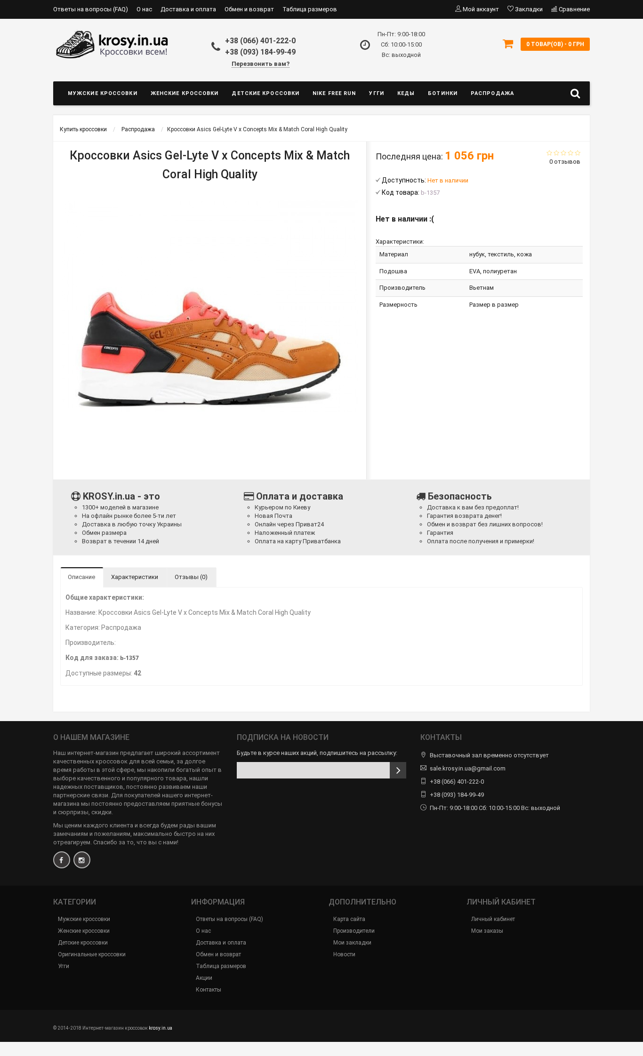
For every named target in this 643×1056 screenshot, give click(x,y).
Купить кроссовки (83, 129)
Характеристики (134, 576)
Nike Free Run (334, 93)
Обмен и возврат (249, 9)
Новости (344, 954)
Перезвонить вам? (260, 63)
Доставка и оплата (188, 9)
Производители (354, 931)
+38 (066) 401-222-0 (260, 40)
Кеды (406, 93)
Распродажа (492, 93)
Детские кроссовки (265, 93)
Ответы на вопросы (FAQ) (90, 9)
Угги (376, 93)
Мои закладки (352, 942)
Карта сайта (349, 919)
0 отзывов (564, 161)
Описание (81, 576)
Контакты (208, 989)
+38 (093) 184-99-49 (260, 52)
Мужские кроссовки (102, 93)
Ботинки (443, 93)
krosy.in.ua (160, 1028)
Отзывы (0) (191, 576)
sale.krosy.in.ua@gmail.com (468, 768)
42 (137, 673)
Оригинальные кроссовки (92, 954)
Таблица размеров (309, 9)
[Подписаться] (398, 770)
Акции (204, 978)
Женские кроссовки (185, 93)
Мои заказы (487, 931)
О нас (144, 9)
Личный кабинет (493, 919)
